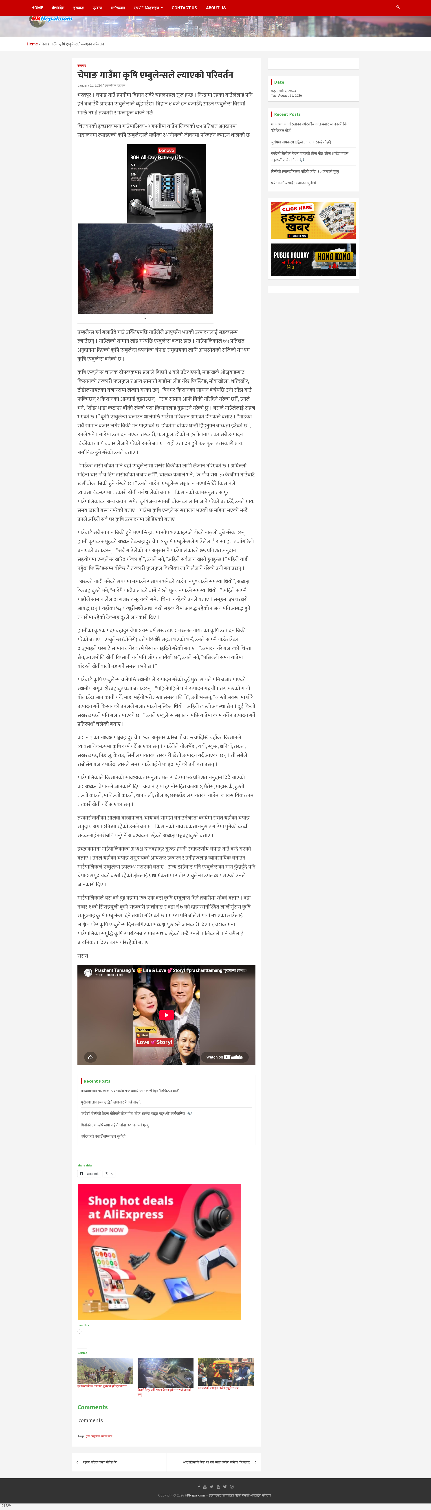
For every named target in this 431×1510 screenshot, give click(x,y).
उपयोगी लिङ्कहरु (146, 7)
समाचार (81, 65)
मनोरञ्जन (118, 7)
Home (37, 7)
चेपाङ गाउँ (106, 1436)
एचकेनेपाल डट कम (115, 85)
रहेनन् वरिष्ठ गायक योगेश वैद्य (100, 1462)
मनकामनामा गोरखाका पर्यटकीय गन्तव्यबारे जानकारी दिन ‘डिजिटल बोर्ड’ (130, 1090)
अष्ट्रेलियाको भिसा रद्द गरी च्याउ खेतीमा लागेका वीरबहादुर (216, 1462)
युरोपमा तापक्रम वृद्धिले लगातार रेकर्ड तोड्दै (111, 1102)
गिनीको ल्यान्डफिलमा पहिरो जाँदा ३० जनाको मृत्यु (115, 1125)
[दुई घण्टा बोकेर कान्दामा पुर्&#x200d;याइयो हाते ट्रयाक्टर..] (105, 1371)
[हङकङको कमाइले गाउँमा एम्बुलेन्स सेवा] (226, 1372)
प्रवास (97, 7)
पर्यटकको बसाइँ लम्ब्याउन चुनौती (103, 1136)
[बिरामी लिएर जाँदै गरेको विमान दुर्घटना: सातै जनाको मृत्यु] (165, 1373)
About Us (216, 7)
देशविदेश (58, 7)
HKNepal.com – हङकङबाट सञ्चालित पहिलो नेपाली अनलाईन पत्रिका (228, 1495)
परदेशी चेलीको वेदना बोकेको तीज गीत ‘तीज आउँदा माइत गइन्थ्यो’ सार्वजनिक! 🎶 (136, 1113)
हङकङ (78, 7)
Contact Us (184, 7)
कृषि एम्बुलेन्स (93, 1436)
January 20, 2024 (89, 85)
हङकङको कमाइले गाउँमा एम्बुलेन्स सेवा (218, 1388)
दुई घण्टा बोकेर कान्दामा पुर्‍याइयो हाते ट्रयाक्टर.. (102, 1386)
